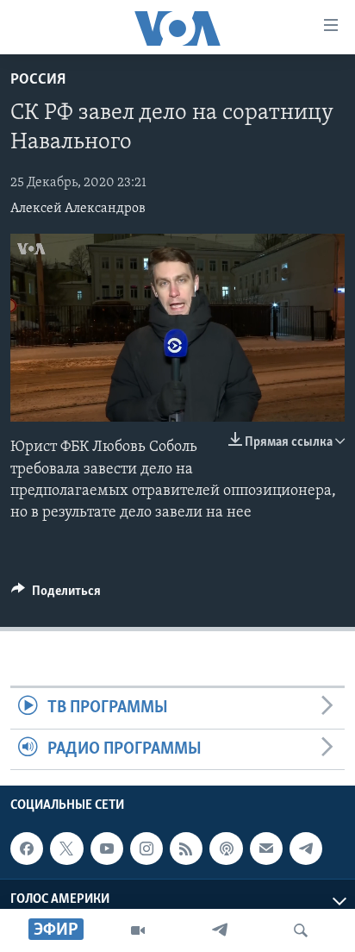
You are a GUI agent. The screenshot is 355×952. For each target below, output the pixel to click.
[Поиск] (301, 930)
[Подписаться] (266, 848)
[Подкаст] (225, 848)
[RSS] (186, 848)
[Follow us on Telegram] (306, 848)
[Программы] (138, 930)
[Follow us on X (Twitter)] (66, 848)
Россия (37, 80)
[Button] (56, 595)
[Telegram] (219, 930)
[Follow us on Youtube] (106, 848)
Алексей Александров (78, 209)
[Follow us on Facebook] (26, 848)
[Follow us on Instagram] (146, 848)
